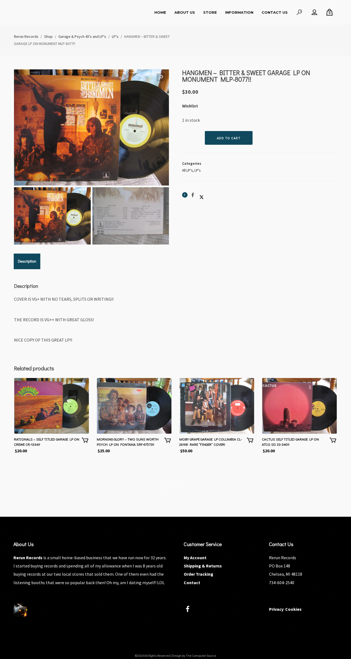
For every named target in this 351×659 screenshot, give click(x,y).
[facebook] (191, 610)
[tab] (27, 261)
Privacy (276, 609)
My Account (195, 557)
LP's (197, 170)
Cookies (293, 609)
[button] (161, 77)
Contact (192, 582)
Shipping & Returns (203, 566)
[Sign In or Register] (314, 12)
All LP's (187, 170)
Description (27, 261)
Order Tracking (198, 574)
